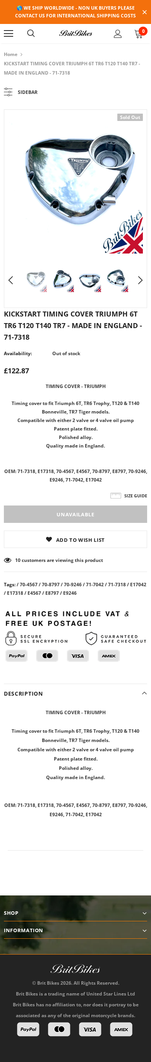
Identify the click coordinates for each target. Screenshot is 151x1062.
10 (18, 560)
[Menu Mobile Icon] (8, 33)
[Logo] (75, 33)
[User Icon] (118, 34)
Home (10, 54)
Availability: (18, 353)
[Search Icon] (31, 33)
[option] (75, 184)
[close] (144, 13)
